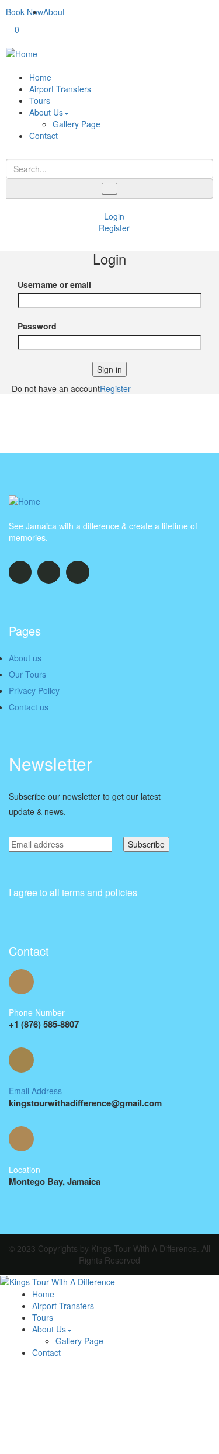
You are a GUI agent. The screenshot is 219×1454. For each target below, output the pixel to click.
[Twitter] (20, 572)
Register (113, 228)
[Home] (21, 52)
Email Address (35, 1090)
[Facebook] (48, 572)
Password (37, 326)
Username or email (54, 284)
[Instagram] (77, 572)
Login (113, 216)
